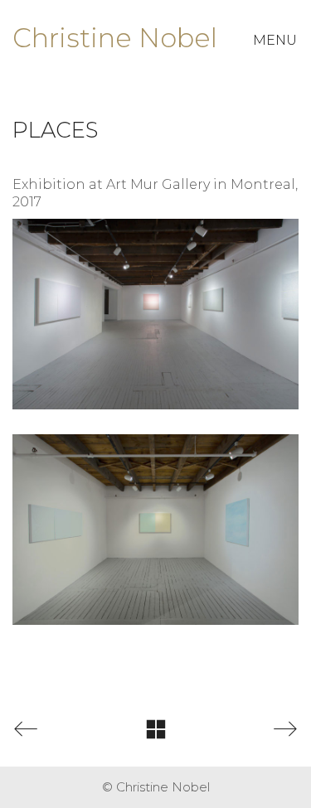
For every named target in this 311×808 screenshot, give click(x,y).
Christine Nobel (114, 38)
